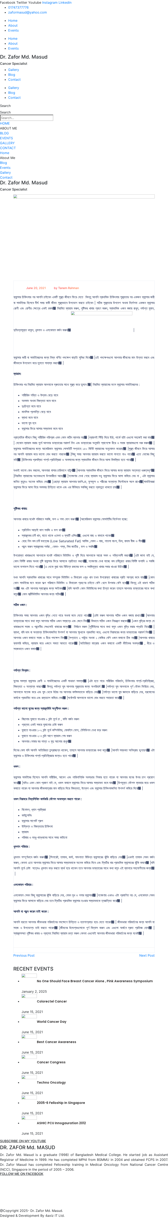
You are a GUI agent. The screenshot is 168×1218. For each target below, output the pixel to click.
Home (12, 20)
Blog (11, 75)
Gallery (13, 70)
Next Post (147, 955)
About (13, 25)
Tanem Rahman (68, 288)
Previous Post (24, 955)
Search (5, 106)
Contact (14, 79)
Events (13, 30)
